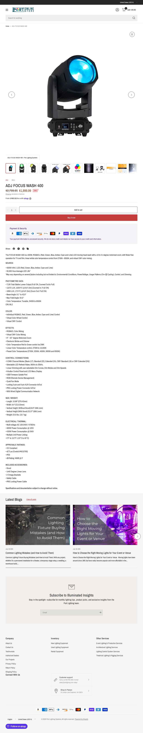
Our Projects (10, 659)
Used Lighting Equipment (59, 647)
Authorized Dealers (12, 655)
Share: (8, 249)
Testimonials (10, 651)
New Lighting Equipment (59, 643)
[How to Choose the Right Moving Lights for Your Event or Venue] (105, 525)
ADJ (7, 180)
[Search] (133, 18)
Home (7, 26)
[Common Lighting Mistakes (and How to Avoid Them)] (38, 525)
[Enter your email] (100, 612)
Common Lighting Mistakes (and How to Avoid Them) (30, 553)
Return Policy (10, 667)
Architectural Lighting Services (107, 647)
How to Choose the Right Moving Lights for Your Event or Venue (102, 553)
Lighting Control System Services (108, 651)
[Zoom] (132, 34)
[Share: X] (18, 249)
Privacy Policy (11, 663)
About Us (9, 643)
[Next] (131, 95)
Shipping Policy (11, 672)
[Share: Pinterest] (23, 249)
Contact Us (9, 647)
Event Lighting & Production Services (109, 643)
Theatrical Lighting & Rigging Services (109, 655)
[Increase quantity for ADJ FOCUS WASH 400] (15, 210)
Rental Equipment (57, 651)
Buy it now (71, 217)
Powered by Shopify (81, 719)
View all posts (31, 499)
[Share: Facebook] (14, 249)
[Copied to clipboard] (27, 249)
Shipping (8, 194)
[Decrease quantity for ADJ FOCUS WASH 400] (8, 210)
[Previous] (11, 95)
